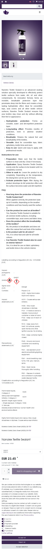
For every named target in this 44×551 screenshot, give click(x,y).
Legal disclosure (7, 513)
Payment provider (11, 524)
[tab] (22, 76)
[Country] (30, 1)
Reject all (22, 542)
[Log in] (2, 1)
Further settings (7, 533)
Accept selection (22, 547)
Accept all (22, 538)
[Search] (39, 6)
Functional (9, 531)
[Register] (6, 1)
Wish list (6, 479)
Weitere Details (8, 83)
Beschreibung (8, 76)
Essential (8, 519)
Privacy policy (28, 515)
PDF (30, 426)
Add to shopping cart (26, 471)
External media (10, 528)
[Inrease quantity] (8, 469)
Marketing (8, 526)
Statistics (8, 521)
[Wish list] (33, 1)
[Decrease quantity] (8, 472)
